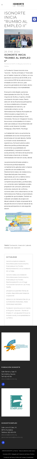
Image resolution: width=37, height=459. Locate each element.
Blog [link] (19, 64)
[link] (34, 19)
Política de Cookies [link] (20, 457)
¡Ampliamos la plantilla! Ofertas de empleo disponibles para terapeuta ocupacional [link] (17, 293)
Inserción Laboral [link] (24, 245)
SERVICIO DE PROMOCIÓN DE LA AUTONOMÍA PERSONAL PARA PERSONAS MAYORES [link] (18, 302)
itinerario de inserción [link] (12, 248)
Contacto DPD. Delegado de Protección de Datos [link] (16, 454)
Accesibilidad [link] (29, 457)
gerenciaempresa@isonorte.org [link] (11, 437)
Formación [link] (13, 245)
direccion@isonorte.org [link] (9, 379)
